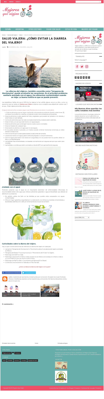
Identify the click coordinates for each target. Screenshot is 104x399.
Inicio (5, 2)
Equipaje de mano (32, 360)
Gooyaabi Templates (95, 388)
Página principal (7, 353)
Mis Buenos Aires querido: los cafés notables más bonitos (88, 110)
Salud (29, 47)
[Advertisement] (77, 16)
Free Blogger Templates (73, 388)
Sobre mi (11, 2)
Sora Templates (60, 388)
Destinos (16, 360)
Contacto (18, 2)
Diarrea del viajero (17, 47)
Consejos (23, 360)
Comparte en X (30, 272)
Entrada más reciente (8, 343)
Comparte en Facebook (12, 272)
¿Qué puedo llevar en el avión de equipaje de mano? (92, 192)
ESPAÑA (10, 360)
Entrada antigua (62, 343)
